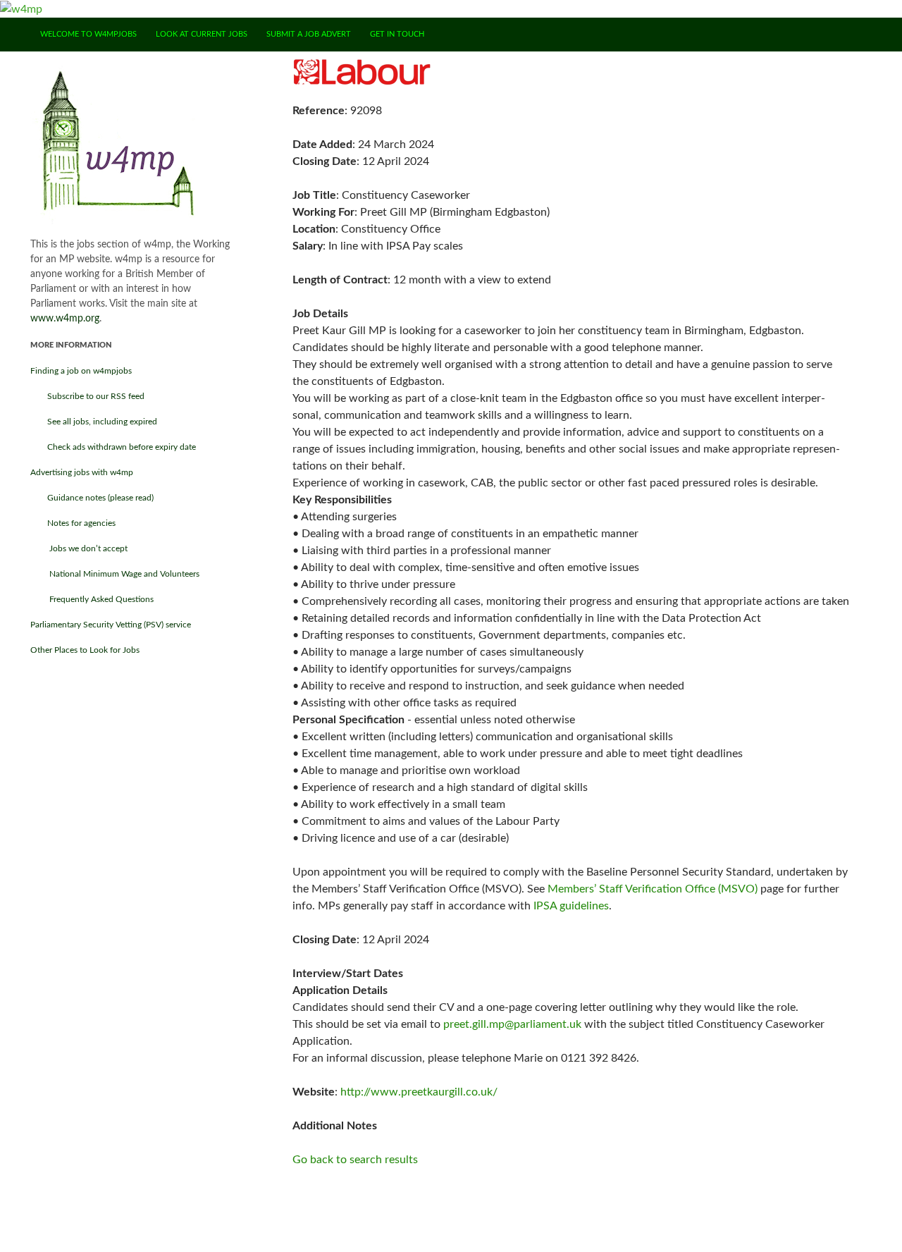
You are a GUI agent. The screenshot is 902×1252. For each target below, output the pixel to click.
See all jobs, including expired (93, 421)
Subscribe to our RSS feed (87, 396)
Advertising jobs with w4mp (81, 472)
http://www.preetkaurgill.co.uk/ (419, 1092)
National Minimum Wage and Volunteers (114, 574)
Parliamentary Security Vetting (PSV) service (110, 624)
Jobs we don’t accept (79, 548)
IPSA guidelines (571, 906)
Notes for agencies (73, 523)
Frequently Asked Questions (92, 599)
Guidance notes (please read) (92, 497)
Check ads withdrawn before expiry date (113, 447)
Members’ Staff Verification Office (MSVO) (653, 889)
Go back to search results (355, 1159)
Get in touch (397, 34)
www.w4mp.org (64, 319)
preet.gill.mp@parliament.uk (512, 1024)
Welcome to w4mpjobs (88, 34)
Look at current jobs (201, 34)
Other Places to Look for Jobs (85, 650)
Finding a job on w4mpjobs (81, 371)
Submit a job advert (308, 34)
